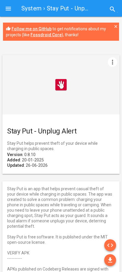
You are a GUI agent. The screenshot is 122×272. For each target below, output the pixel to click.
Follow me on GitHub (32, 28)
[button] (8, 8)
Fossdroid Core (46, 34)
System (31, 8)
